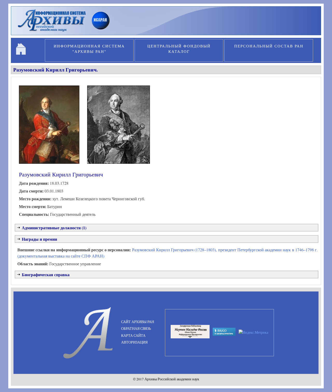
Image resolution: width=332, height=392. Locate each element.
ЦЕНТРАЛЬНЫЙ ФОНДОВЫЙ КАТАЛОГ (179, 48)
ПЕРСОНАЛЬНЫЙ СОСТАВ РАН (268, 45)
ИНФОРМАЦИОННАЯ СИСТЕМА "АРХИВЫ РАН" (89, 48)
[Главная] (66, 32)
